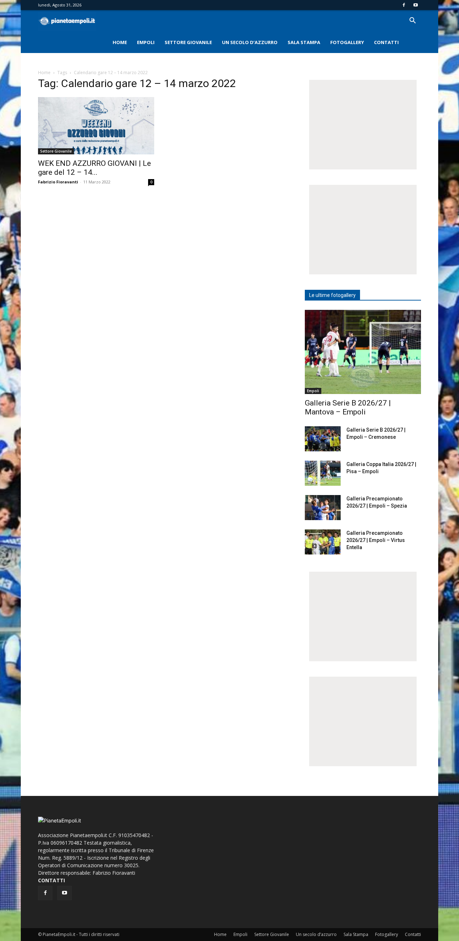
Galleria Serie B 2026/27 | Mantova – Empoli (348, 407)
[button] (412, 21)
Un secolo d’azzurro (250, 42)
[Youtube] (415, 5)
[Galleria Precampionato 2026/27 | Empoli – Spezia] (323, 507)
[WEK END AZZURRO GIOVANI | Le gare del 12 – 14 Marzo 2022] (96, 125)
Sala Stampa (304, 42)
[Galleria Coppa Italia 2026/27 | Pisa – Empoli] (323, 473)
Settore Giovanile (188, 42)
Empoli (146, 42)
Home (120, 42)
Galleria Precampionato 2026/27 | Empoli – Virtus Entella (375, 540)
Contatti (386, 42)
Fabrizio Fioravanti (58, 181)
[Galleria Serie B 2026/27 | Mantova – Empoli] (363, 352)
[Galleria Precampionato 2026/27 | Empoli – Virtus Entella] (323, 541)
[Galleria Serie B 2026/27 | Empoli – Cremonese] (323, 438)
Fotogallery (347, 42)
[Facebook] (403, 5)
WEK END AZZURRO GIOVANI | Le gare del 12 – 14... (94, 168)
